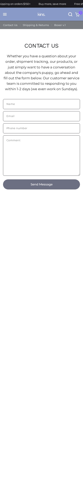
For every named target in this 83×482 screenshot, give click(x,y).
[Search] (70, 14)
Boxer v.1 (60, 25)
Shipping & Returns (36, 25)
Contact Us (10, 25)
